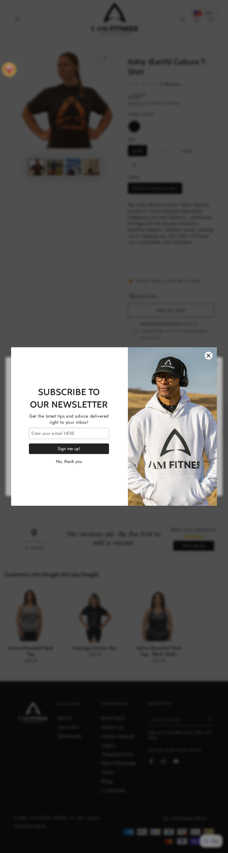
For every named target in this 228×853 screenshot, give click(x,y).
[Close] (208, 355)
